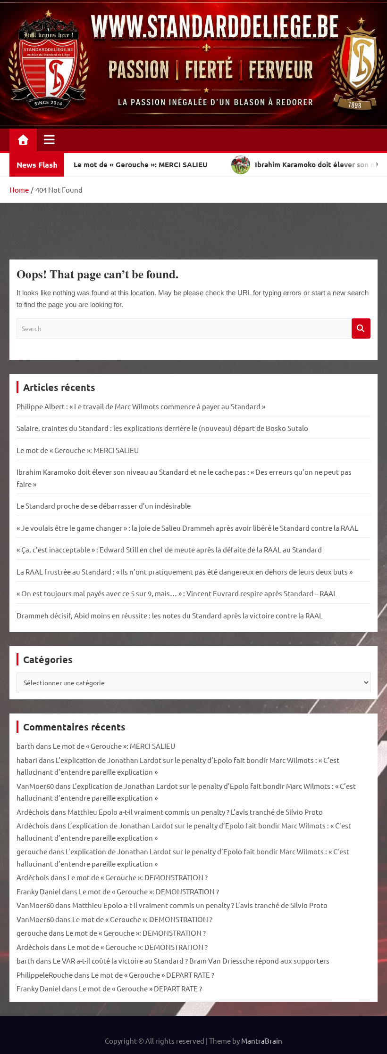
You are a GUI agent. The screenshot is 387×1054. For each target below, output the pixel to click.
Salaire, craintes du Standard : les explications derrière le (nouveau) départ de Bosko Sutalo (162, 427)
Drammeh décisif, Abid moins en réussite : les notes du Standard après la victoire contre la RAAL (170, 615)
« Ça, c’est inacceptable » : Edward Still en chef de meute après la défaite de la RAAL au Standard (169, 549)
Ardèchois (33, 811)
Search (361, 328)
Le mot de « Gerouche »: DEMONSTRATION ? (137, 877)
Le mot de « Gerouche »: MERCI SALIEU (78, 450)
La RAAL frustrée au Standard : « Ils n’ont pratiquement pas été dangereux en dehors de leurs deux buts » (185, 571)
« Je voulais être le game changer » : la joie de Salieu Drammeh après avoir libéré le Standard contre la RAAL (187, 527)
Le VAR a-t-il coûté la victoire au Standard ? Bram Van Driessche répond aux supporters (191, 960)
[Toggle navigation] (49, 139)
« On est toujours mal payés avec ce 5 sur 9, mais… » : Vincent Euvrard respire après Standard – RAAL (177, 593)
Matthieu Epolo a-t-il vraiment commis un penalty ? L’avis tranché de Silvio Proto (195, 811)
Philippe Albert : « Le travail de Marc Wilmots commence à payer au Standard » (141, 406)
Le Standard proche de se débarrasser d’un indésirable (104, 505)
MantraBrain (261, 1040)
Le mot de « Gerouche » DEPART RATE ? (152, 974)
